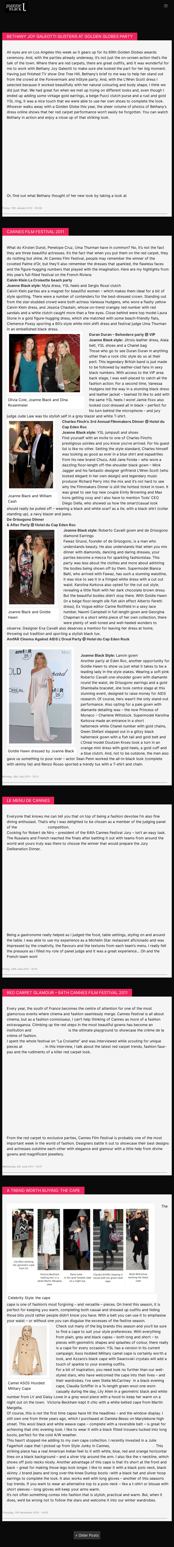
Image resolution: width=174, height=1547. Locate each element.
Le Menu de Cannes (28, 800)
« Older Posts (87, 1535)
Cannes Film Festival (50, 1030)
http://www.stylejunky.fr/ (132, 1445)
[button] (166, 6)
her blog (135, 195)
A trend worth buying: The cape (43, 1190)
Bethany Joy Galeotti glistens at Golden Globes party (70, 36)
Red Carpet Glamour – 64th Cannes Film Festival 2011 (67, 992)
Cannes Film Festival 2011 (35, 231)
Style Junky (33, 1046)
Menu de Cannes (32, 827)
